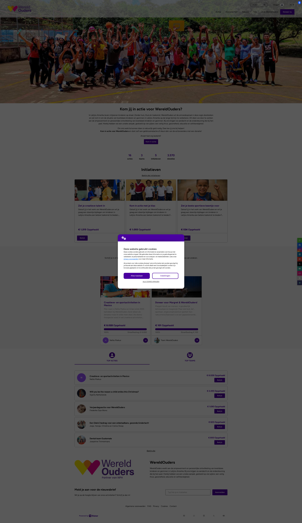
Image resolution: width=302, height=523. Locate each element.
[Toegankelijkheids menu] (299, 2)
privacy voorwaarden (131, 259)
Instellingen (165, 276)
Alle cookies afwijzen (151, 281)
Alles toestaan (137, 276)
